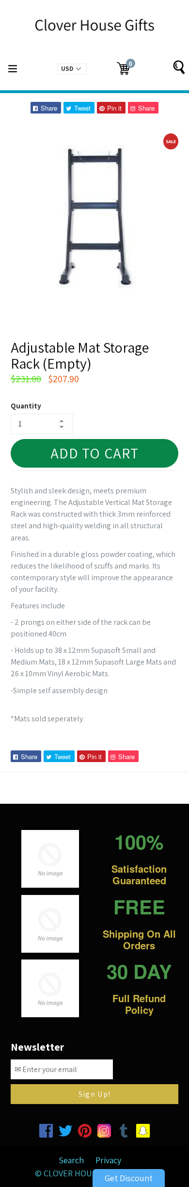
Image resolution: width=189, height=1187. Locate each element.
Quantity (26, 405)
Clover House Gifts (85, 1173)
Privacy (108, 1160)
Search (71, 1160)
